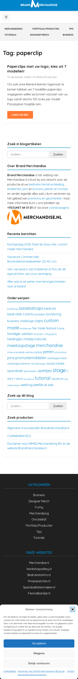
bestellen (39, 314)
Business (68, 34)
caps (38, 320)
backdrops (13, 308)
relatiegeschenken (18, 363)
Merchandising (13, 28)
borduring (53, 314)
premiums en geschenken (45, 198)
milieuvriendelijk (16, 352)
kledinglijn (15, 339)
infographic (50, 334)
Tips (71, 28)
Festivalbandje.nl (39, 593)
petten (48, 351)
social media (55, 363)
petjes (38, 352)
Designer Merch (39, 34)
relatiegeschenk (57, 358)
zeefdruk (40, 385)
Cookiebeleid (10, 671)
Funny (39, 507)
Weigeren (39, 653)
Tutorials (10, 34)
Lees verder (20, 114)
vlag (66, 379)
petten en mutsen (56, 189)
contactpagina (59, 207)
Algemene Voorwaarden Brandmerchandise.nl (38, 428)
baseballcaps (31, 308)
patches (29, 352)
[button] (72, 609)
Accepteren (39, 643)
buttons (38, 189)
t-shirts (18, 379)
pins (25, 189)
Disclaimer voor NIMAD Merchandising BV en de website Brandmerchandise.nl (41, 673)
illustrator (39, 334)
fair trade (38, 328)
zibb (51, 385)
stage (59, 370)
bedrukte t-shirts (20, 314)
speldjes (45, 370)
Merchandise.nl (39, 563)
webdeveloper (13, 385)
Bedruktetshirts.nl (39, 575)
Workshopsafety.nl (39, 569)
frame (60, 328)
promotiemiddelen (30, 357)
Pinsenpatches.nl (39, 581)
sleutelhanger (38, 363)
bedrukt (50, 308)
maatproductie (34, 339)
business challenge (20, 321)
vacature (57, 379)
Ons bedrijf (39, 519)
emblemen (14, 189)
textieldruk (29, 379)
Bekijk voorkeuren (39, 663)
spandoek (15, 371)
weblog (26, 385)
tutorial (42, 378)
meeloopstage (21, 345)
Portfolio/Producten (45, 28)
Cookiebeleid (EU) (19, 436)
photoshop (61, 352)
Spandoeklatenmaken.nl (39, 587)
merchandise (49, 345)
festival (51, 328)
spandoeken (30, 371)
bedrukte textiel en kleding (46, 184)
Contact (70, 671)
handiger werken (20, 334)
